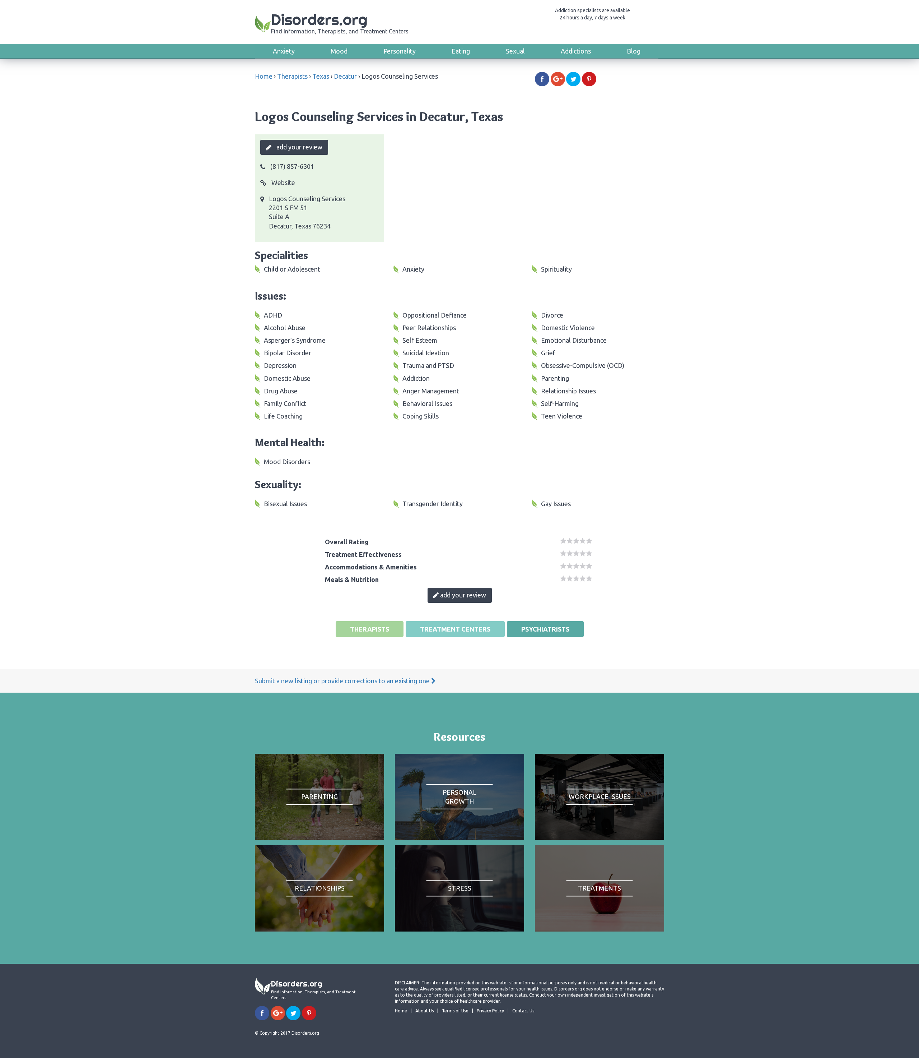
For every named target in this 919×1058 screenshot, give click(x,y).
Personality (399, 51)
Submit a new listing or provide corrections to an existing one (343, 680)
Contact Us (523, 1010)
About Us (424, 1010)
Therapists (292, 76)
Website (282, 182)
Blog (633, 51)
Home (263, 76)
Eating (461, 51)
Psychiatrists (545, 629)
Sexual (515, 51)
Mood (339, 51)
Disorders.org (340, 22)
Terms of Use (455, 1010)
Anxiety (284, 51)
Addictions (576, 51)
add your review (298, 147)
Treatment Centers (455, 629)
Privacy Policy (490, 1010)
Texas (320, 76)
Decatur (345, 76)
